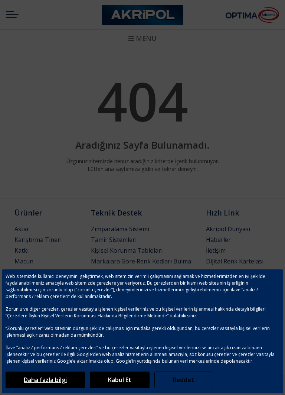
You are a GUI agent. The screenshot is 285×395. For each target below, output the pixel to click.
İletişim (216, 250)
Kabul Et (119, 380)
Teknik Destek (116, 213)
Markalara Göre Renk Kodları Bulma (141, 261)
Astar (21, 229)
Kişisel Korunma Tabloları (127, 250)
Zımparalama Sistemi (120, 229)
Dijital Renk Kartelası (234, 261)
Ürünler (28, 213)
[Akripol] (142, 14)
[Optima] (242, 15)
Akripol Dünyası (228, 229)
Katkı (21, 250)
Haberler (218, 240)
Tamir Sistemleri (114, 240)
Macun (23, 261)
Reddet (183, 380)
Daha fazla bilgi (45, 380)
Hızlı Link (222, 213)
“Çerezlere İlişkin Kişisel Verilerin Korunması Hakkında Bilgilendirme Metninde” (87, 316)
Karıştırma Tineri (38, 240)
